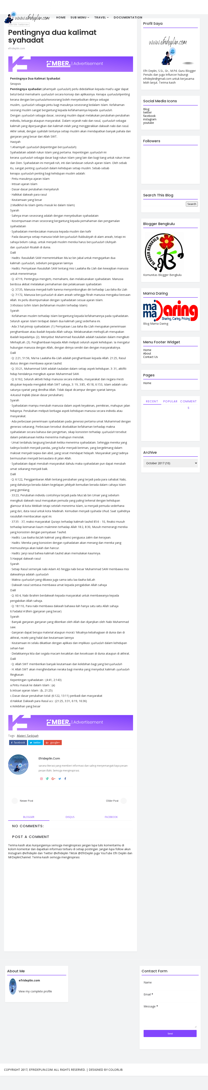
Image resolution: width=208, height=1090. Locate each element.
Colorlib (115, 1070)
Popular (170, 401)
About (147, 353)
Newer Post (26, 800)
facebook (19, 742)
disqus (70, 817)
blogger (28, 817)
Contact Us (150, 357)
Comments (188, 402)
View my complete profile (35, 991)
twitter (37, 742)
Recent (152, 401)
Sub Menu (78, 17)
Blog (146, 109)
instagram (149, 119)
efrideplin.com (16, 48)
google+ (55, 742)
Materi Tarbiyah (27, 736)
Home (61, 17)
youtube (148, 123)
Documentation (128, 17)
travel (100, 17)
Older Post (112, 800)
